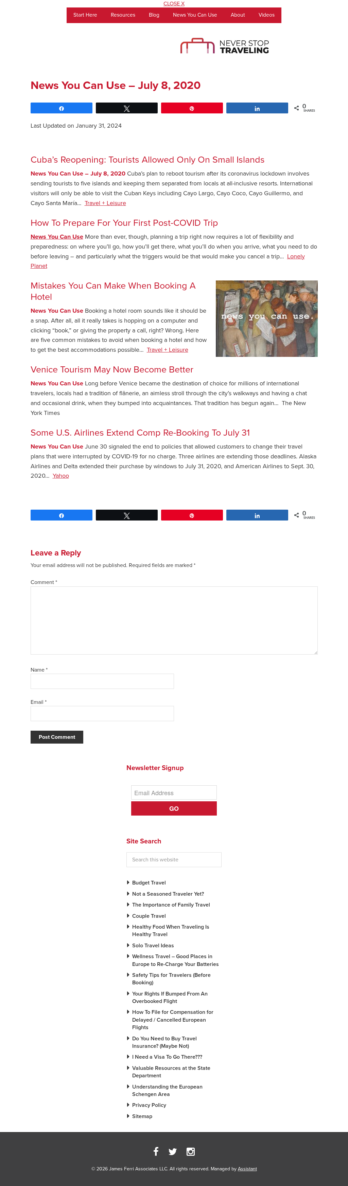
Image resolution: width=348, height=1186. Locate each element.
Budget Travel (149, 882)
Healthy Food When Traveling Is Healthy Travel (170, 931)
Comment (44, 582)
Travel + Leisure (105, 203)
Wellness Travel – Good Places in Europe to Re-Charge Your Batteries (175, 960)
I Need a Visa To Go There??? (167, 1057)
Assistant (247, 1169)
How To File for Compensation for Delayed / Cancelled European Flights (172, 1020)
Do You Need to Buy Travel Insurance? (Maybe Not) (164, 1042)
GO (174, 808)
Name (39, 670)
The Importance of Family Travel (171, 904)
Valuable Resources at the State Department (171, 1072)
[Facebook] (156, 1152)
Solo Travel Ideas (153, 945)
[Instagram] (191, 1152)
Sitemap (142, 1116)
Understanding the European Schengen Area (167, 1090)
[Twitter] (172, 1152)
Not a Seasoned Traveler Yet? (168, 894)
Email (39, 702)
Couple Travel (149, 916)
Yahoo (61, 475)
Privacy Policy (149, 1105)
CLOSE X (174, 3)
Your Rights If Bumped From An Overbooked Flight (170, 997)
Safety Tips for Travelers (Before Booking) (171, 979)
